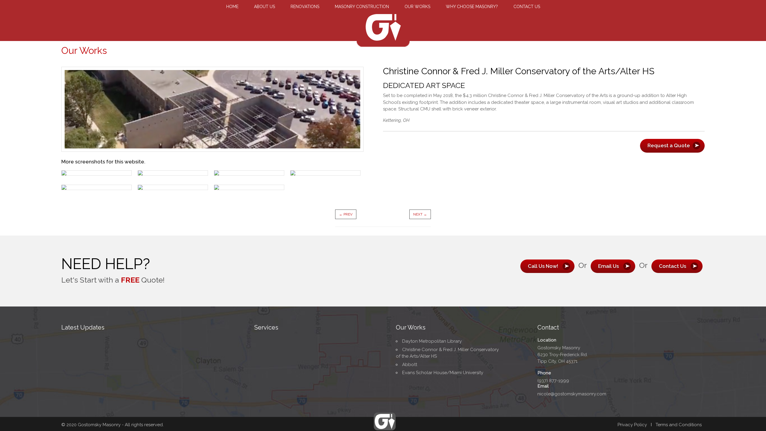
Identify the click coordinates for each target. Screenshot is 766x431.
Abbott (409, 364)
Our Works (417, 6)
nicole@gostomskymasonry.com (571, 394)
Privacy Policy (632, 424)
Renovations (305, 6)
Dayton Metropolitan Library (432, 341)
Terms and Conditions (679, 424)
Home (232, 6)
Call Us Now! (543, 266)
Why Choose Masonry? (472, 6)
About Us (264, 6)
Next (420, 214)
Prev (345, 214)
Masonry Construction (362, 6)
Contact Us (526, 6)
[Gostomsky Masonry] (383, 39)
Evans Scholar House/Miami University (442, 372)
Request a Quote (672, 145)
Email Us (608, 266)
